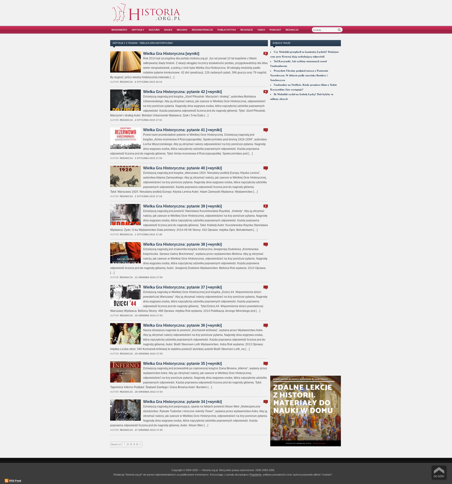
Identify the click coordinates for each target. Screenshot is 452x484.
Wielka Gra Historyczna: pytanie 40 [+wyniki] (182, 168)
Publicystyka (227, 29)
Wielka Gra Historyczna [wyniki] (171, 54)
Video (261, 29)
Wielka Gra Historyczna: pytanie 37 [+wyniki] (182, 287)
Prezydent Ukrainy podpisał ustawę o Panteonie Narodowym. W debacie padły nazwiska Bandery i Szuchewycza (299, 75)
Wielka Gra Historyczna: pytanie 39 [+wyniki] (182, 206)
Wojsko (182, 29)
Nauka (168, 29)
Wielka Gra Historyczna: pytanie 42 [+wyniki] (182, 92)
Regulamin (256, 474)
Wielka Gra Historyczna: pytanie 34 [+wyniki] (182, 402)
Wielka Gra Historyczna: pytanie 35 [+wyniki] (182, 364)
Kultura (154, 29)
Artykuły (138, 29)
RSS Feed (15, 480)
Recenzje (246, 29)
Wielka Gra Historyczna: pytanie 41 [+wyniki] (182, 130)
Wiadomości (119, 29)
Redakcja (292, 29)
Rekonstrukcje (202, 29)
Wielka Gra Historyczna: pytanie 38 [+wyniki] (182, 244)
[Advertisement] (289, 16)
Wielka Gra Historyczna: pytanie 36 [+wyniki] (182, 325)
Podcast (275, 29)
